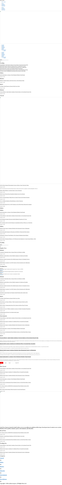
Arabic (5, 50)
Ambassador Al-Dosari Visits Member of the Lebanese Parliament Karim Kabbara (14, 235)
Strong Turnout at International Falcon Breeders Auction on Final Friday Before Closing (15, 382)
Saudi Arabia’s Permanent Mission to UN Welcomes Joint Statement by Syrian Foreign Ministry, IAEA (18, 238)
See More (1, 274)
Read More (1, 272)
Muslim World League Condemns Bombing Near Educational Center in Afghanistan (14, 228)
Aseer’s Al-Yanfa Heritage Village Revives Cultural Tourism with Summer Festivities (14, 197)
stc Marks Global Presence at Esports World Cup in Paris (10, 86)
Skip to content (2, 0)
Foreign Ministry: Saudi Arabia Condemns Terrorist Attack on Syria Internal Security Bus (15, 91)
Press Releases (4, 49)
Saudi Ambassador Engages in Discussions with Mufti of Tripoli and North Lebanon (14, 231)
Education (3, 47)
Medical (3, 48)
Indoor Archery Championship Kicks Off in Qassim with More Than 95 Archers (14, 305)
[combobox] (4, 60)
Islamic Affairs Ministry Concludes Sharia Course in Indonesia (11, 190)
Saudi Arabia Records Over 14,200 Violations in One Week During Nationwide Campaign (16, 204)
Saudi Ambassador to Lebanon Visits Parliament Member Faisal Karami (12, 74)
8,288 (17, 362)
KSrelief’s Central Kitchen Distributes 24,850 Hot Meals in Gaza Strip (12, 436)
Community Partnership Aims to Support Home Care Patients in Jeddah (12, 252)
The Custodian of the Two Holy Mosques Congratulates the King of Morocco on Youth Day (16, 222)
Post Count (3, 9)
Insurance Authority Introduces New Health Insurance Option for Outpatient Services (15, 259)
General (3, 52)
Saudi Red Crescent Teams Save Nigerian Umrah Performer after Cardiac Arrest (14, 292)
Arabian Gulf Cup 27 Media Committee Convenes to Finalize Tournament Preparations (15, 308)
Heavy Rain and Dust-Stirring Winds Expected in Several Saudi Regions (12, 389)
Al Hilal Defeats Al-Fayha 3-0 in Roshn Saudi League (9, 312)
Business (3, 46)
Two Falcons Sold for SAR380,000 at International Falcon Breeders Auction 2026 (14, 385)
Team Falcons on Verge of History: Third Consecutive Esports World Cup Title (14, 301)
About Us (3, 4)
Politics (3, 45)
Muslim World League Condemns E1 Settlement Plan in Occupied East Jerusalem (14, 321)
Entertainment (3, 475)
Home (3, 3)
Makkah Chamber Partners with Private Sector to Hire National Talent (12, 80)
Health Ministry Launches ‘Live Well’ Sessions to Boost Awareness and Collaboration (15, 262)
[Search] (0, 61)
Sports (3, 56)
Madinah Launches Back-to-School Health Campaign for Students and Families (14, 255)
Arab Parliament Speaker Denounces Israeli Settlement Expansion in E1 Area (13, 219)
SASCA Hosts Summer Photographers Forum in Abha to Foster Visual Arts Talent (14, 185)
